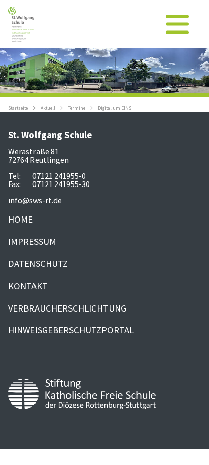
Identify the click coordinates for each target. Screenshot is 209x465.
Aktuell (48, 108)
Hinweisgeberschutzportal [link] (71, 330)
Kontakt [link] (28, 286)
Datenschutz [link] (38, 263)
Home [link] (20, 219)
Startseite (18, 108)
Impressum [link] (32, 241)
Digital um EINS (114, 108)
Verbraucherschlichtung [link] (67, 308)
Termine (76, 108)
